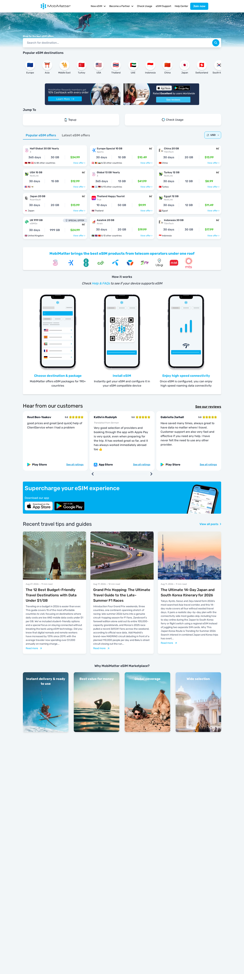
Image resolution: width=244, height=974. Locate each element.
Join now (199, 6)
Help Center (181, 6)
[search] (215, 42)
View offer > (79, 163)
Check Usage (144, 6)
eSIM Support (163, 6)
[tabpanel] (122, 190)
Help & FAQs (101, 283)
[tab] (41, 135)
